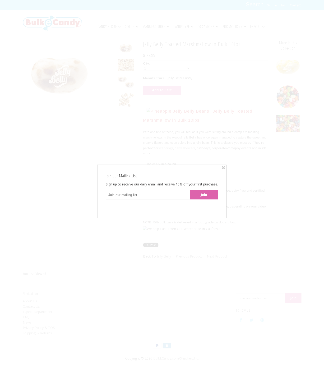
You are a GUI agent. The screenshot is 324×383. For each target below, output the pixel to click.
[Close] (223, 167)
